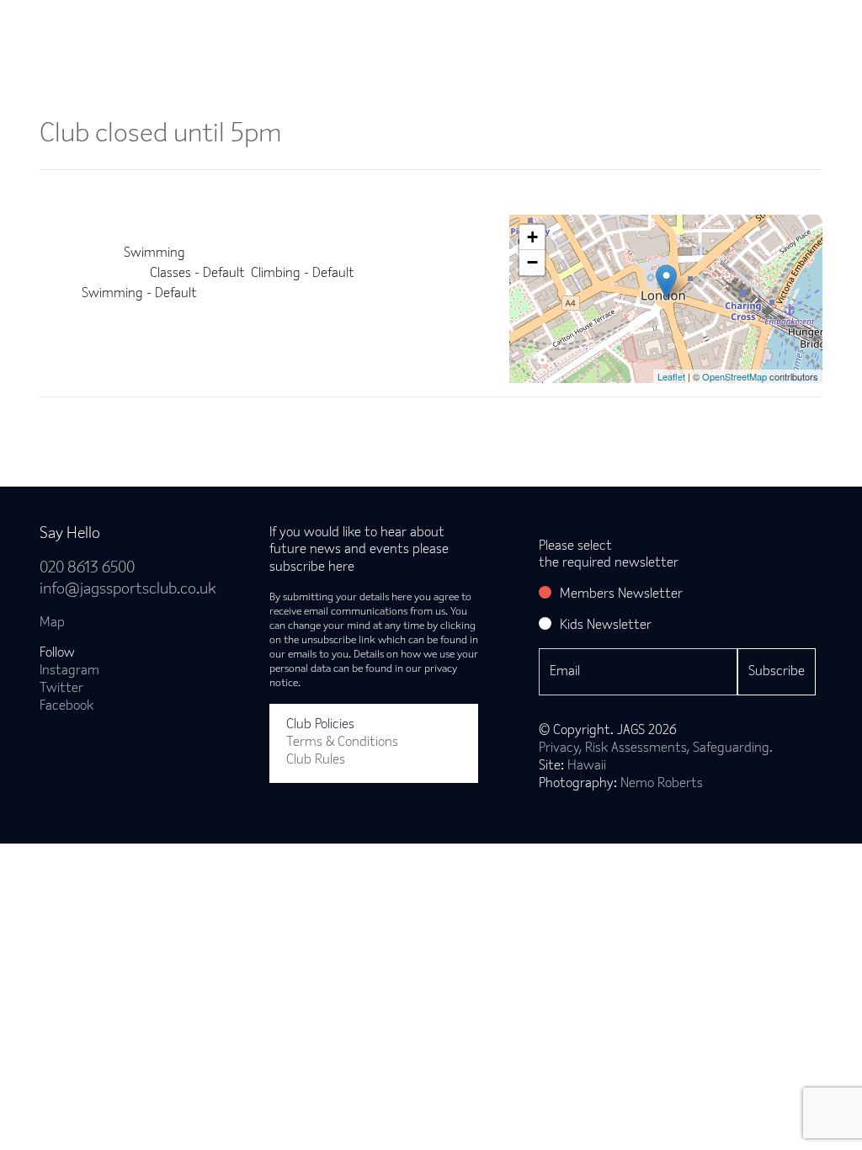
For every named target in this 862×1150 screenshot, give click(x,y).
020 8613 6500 (87, 569)
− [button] (532, 262)
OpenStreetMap (734, 376)
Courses (430, 23)
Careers (718, 23)
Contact (803, 23)
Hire (569, 23)
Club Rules (315, 760)
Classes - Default (197, 273)
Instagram (69, 671)
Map (52, 623)
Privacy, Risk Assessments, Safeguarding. (656, 748)
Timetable (338, 23)
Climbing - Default (302, 273)
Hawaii (586, 766)
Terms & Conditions (342, 742)
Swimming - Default (139, 294)
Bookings (243, 23)
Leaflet (671, 376)
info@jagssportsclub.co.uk (128, 590)
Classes (157, 23)
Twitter (61, 688)
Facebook (66, 706)
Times (638, 23)
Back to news (105, 424)
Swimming (154, 253)
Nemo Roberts (661, 784)
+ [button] (532, 237)
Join (84, 23)
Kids (505, 23)
